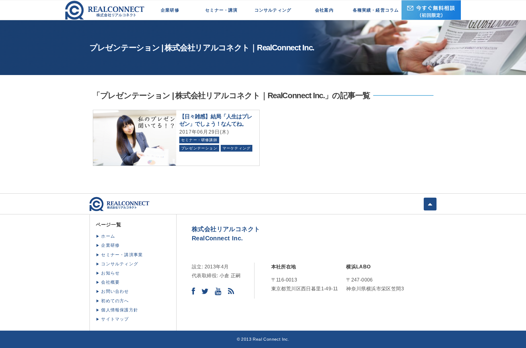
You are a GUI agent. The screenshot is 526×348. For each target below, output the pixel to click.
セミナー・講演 (221, 10)
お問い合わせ (115, 291)
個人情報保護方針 (119, 309)
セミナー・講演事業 (122, 254)
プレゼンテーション (199, 148)
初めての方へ (115, 300)
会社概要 (110, 282)
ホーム (108, 236)
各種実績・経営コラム (376, 10)
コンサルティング (273, 10)
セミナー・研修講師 (199, 140)
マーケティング (237, 148)
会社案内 (324, 10)
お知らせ (110, 273)
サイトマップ (115, 319)
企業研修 (170, 10)
